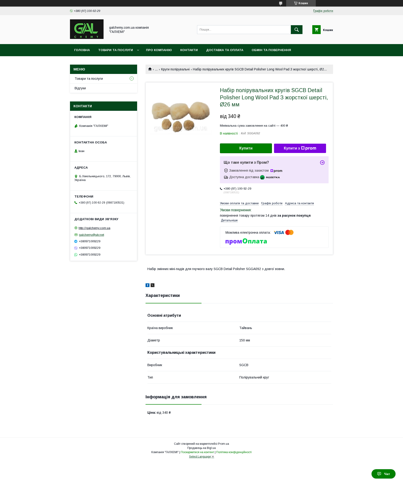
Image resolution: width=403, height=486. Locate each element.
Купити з (292, 148)
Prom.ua (223, 443)
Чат (387, 474)
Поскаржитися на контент (197, 452)
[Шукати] (296, 29)
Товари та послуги (115, 50)
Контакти (189, 50)
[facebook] (147, 286)
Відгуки (80, 88)
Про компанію (159, 50)
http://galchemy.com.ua (94, 228)
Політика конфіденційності (234, 452)
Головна (82, 50)
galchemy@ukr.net (91, 234)
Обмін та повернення (271, 50)
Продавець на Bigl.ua (201, 448)
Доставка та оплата (224, 50)
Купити (246, 148)
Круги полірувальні (175, 69)
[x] (152, 286)
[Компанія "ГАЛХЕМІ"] (87, 38)
